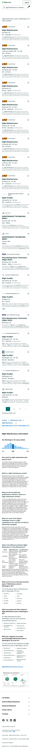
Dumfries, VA (6, 32)
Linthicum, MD (6, 163)
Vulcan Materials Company (13, 254)
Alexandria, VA (6, 200)
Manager (6, 603)
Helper (5, 596)
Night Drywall (7, 648)
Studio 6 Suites (9, 389)
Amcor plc (7, 213)
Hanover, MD (6, 221)
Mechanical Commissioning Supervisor (20, 652)
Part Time (6, 598)
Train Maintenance (21, 628)
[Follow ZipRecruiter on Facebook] (3, 720)
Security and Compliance (7, 742)
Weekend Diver (7, 629)
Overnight (6, 600)
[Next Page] (25, 409)
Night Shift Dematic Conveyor (21, 660)
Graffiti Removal (7, 653)
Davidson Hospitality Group (12, 275)
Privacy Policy (5, 735)
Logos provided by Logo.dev (8, 726)
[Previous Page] (3, 409)
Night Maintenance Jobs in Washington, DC (15, 425)
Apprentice (6, 593)
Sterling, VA (5, 125)
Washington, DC (7, 339)
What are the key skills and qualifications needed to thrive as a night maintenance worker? (14, 494)
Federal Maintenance (9, 660)
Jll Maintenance (7, 657)
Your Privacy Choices (7, 731)
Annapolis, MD (6, 70)
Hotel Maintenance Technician (8, 626)
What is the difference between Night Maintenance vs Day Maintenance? (14, 546)
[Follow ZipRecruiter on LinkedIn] (10, 720)
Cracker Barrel (11, 26)
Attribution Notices (13, 739)
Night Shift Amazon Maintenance (21, 656)
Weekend (19, 601)
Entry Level (19, 598)
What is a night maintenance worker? (14, 473)
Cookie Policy (5, 739)
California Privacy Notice (14, 735)
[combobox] (15, 7)
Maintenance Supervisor (9, 623)
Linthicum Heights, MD (9, 51)
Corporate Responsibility (23, 739)
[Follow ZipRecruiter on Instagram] (14, 720)
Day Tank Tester (20, 625)
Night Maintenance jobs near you (12, 667)
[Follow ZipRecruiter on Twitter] (7, 720)
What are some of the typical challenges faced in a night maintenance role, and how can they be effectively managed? (15, 521)
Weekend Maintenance (9, 655)
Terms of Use (23, 735)
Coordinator (19, 593)
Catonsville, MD (7, 395)
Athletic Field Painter (21, 623)
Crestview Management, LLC (12, 293)
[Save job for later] (28, 26)
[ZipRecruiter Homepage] (6, 2)
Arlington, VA (6, 299)
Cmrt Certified (20, 630)
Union (18, 596)
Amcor (7, 233)
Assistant (19, 603)
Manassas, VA (6, 88)
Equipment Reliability (21, 648)
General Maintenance (9, 650)
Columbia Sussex (9, 352)
